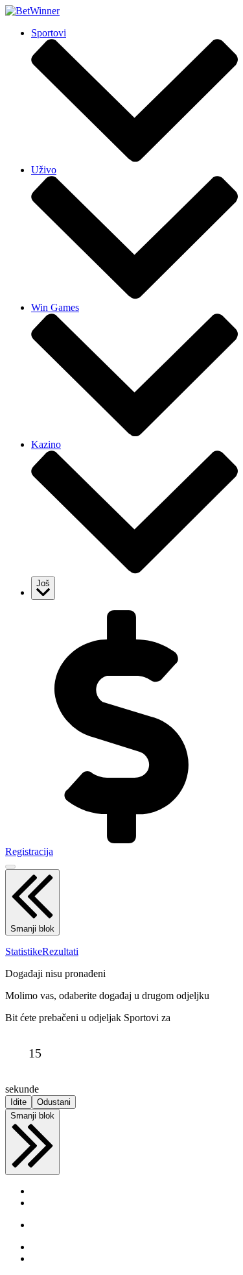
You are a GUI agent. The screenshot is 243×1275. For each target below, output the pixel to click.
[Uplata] (121, 839)
